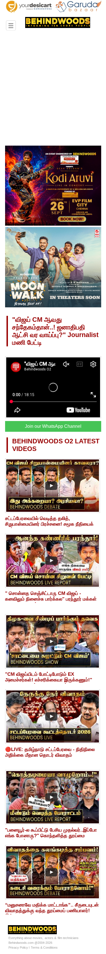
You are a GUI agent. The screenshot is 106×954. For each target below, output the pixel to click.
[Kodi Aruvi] (53, 224)
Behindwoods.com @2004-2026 (30, 942)
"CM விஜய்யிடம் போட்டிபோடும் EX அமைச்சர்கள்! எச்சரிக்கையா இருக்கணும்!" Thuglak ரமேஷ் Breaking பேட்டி (48, 680)
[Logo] (49, 25)
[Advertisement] (53, 90)
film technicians (68, 938)
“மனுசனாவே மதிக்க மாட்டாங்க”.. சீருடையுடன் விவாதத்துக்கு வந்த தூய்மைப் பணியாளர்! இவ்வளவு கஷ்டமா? (52, 910)
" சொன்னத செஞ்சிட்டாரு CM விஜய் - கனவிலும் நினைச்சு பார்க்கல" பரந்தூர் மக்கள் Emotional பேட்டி (51, 599)
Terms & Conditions (44, 947)
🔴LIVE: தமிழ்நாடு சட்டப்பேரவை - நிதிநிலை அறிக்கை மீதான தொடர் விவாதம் (50, 752)
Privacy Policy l (18, 947)
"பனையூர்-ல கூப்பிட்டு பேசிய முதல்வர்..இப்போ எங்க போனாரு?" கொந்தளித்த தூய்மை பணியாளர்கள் (51, 835)
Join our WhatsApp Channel (53, 426)
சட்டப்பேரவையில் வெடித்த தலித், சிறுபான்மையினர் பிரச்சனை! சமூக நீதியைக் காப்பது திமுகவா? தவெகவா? (49, 524)
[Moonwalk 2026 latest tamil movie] (53, 306)
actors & (50, 938)
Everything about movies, (25, 938)
